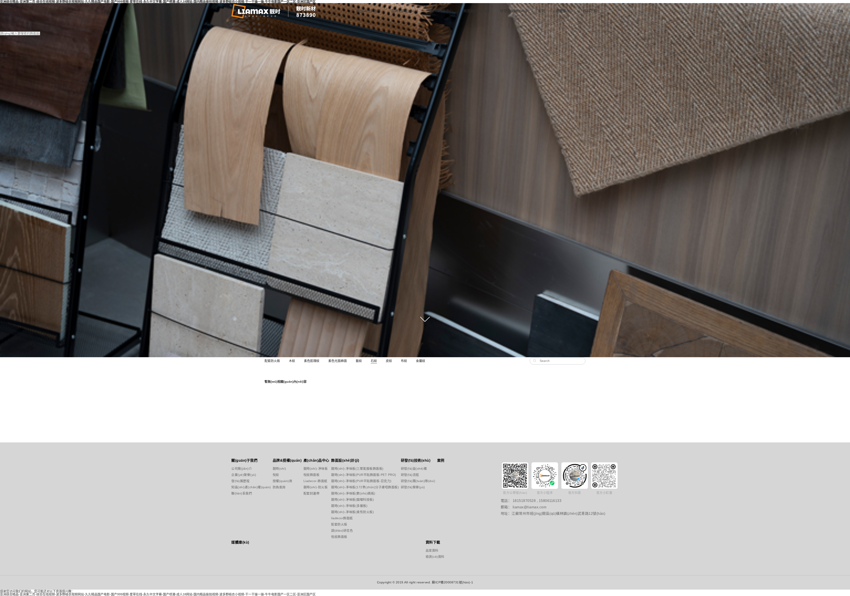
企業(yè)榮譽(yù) (242, 474)
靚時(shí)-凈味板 (310, 468)
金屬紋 (420, 361)
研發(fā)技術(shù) (513, 11)
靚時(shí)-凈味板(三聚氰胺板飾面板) (349, 468)
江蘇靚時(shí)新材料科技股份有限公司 (273, 11)
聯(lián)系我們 (241, 493)
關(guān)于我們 (368, 11)
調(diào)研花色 (342, 530)
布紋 (404, 361)
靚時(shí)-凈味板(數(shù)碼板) (349, 493)
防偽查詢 (279, 487)
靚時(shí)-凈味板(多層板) (349, 505)
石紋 (374, 361)
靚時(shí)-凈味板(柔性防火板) (349, 512)
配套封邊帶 (310, 493)
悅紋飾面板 (310, 474)
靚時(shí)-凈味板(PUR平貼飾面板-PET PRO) (349, 474)
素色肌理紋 (311, 361)
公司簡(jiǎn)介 (241, 468)
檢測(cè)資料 (431, 556)
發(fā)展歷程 (240, 481)
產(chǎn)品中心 (441, 11)
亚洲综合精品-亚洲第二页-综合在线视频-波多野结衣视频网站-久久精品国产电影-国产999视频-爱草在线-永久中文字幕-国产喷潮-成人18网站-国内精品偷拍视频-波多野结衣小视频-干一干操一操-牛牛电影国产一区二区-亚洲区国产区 (158, 594)
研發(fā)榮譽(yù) (410, 487)
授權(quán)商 (281, 481)
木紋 (292, 361)
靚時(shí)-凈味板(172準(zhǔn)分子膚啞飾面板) (349, 487)
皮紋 (389, 361)
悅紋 (276, 474)
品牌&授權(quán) (404, 11)
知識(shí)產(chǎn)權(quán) (242, 487)
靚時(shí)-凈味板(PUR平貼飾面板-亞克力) (349, 481)
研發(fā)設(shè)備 (410, 468)
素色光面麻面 (337, 361)
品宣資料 (431, 550)
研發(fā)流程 (410, 474)
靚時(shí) (279, 468)
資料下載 (590, 11)
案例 (541, 11)
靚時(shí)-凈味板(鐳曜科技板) (349, 499)
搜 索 (4, 55)
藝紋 (359, 361)
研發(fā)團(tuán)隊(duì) (410, 481)
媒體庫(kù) (564, 11)
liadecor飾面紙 (342, 518)
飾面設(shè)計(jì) (476, 11)
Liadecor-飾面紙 (310, 481)
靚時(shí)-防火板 (310, 487)
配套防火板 (272, 361)
